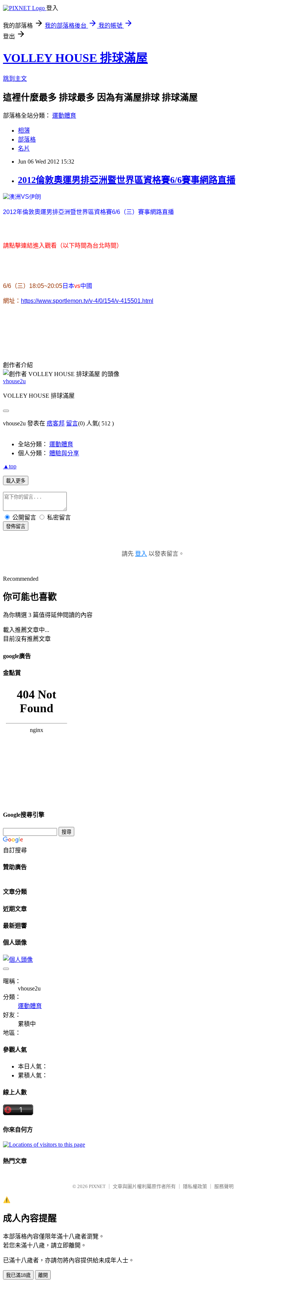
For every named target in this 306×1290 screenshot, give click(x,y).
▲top (9, 466)
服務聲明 (224, 1186)
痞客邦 (56, 423)
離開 (43, 1275)
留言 (72, 423)
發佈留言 (15, 526)
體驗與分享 (64, 453)
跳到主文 (15, 78)
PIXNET (97, 1186)
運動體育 (64, 115)
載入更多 (15, 481)
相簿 (24, 130)
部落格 (27, 139)
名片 (24, 148)
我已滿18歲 (18, 1275)
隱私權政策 (195, 1186)
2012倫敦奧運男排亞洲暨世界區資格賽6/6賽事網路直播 (126, 180)
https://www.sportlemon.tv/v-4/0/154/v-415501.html (87, 301)
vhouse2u (14, 381)
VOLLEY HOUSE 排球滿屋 (75, 58)
